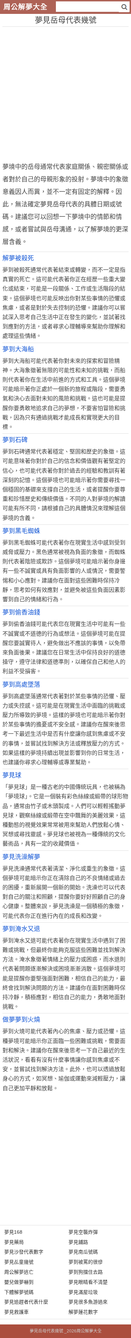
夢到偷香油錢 (21, 612)
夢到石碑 (15, 440)
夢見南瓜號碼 (83, 1252)
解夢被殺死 (18, 258)
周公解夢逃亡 (19, 1272)
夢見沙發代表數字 (23, 1252)
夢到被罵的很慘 (85, 1262)
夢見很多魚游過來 (88, 1302)
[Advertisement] (65, 92)
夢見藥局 (14, 1242)
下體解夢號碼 (19, 1292)
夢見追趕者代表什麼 (26, 1302)
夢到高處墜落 (21, 684)
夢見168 (13, 1232)
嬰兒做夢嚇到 (19, 1282)
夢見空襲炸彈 (83, 1232)
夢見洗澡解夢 (21, 857)
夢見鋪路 (78, 1242)
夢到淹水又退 (21, 928)
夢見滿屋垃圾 (83, 1292)
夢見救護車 (16, 1312)
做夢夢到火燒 (21, 1019)
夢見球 (11, 775)
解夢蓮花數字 (83, 1312)
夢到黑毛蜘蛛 (21, 531)
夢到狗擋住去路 (85, 1272)
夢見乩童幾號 (19, 1262)
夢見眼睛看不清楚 (88, 1282)
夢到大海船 (18, 349)
